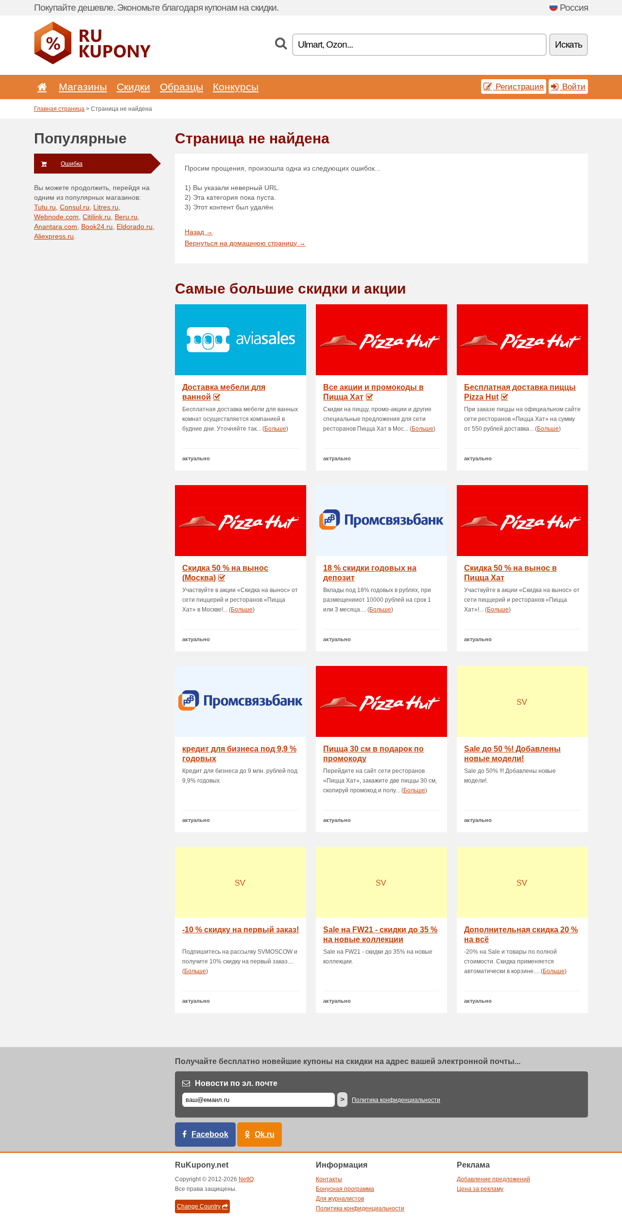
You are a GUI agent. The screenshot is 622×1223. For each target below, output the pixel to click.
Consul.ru (74, 207)
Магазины (83, 86)
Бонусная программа (345, 1189)
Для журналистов (340, 1198)
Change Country (199, 1206)
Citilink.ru (97, 217)
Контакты (329, 1179)
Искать (568, 44)
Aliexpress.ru (54, 236)
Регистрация (518, 86)
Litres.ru (106, 207)
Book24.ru (97, 226)
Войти (573, 86)
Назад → (199, 232)
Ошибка (72, 163)
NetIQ (246, 1179)
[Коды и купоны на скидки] (92, 62)
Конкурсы (236, 86)
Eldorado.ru (135, 226)
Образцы (181, 86)
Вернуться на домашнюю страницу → (245, 243)
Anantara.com (55, 226)
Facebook (209, 1134)
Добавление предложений (493, 1179)
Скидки (133, 86)
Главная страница (59, 108)
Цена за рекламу (480, 1189)
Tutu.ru (45, 207)
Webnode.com (56, 217)
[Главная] (40, 86)
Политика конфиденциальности (396, 1100)
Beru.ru (126, 217)
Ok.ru (265, 1134)
